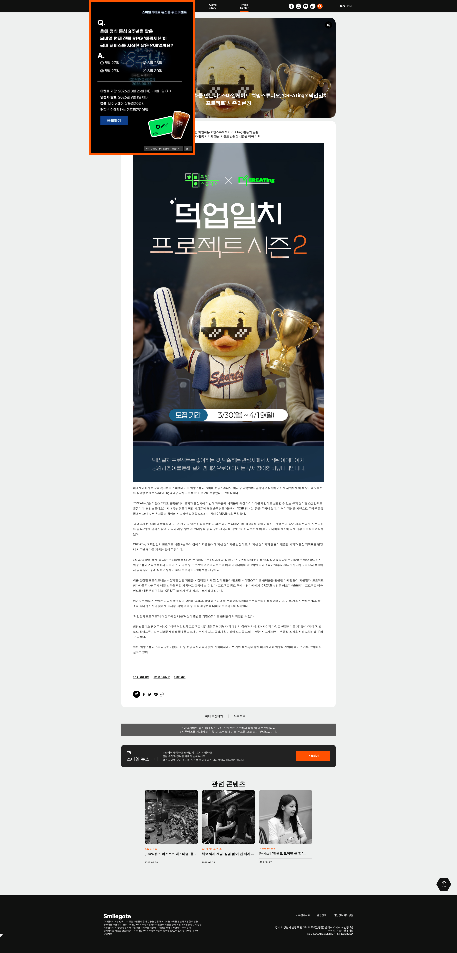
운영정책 (321, 915)
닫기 (188, 148)
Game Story (213, 6)
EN (349, 6)
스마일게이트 (303, 915)
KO (342, 6)
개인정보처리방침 (343, 915)
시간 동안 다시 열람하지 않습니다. (163, 148)
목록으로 (239, 716)
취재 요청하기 (214, 716)
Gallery (244, 6)
